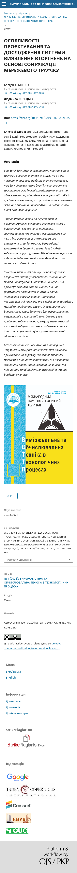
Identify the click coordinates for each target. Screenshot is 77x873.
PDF (12, 496)
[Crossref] (18, 808)
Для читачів (13, 701)
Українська (13, 671)
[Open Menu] (4, 4)
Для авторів (13, 707)
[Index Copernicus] (31, 797)
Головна (9, 13)
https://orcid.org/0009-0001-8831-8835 (24, 93)
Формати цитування (19, 559)
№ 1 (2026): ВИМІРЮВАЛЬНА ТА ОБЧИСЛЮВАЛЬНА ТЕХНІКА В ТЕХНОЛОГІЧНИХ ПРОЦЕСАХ (35, 19)
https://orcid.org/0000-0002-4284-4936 (24, 107)
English (11, 677)
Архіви (23, 13)
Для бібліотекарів (17, 713)
